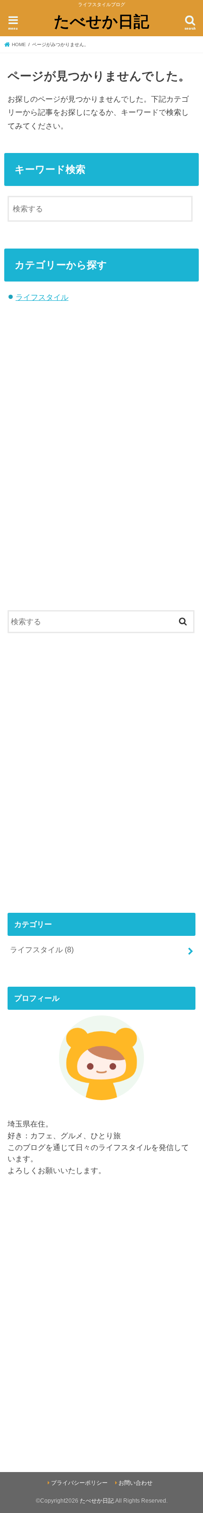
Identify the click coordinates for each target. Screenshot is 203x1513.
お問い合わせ (135, 1483)
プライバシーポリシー (79, 1483)
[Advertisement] (101, 474)
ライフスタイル (42, 297)
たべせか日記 (101, 21)
